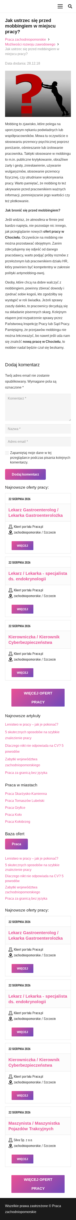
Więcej (22, 545)
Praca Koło (13, 814)
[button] (70, 6)
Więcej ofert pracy (38, 697)
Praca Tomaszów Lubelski (24, 800)
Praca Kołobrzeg (17, 821)
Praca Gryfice (15, 807)
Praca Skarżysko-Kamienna (26, 793)
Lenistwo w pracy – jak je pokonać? (31, 724)
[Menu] (60, 6)
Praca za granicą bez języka (26, 773)
